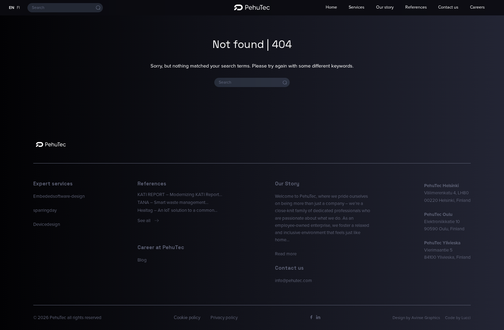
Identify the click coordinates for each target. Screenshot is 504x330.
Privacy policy (224, 317)
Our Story (287, 184)
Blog (142, 260)
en (11, 7)
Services (356, 7)
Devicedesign (46, 224)
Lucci (466, 318)
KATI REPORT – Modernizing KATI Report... (179, 194)
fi (18, 7)
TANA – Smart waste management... (172, 202)
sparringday (45, 210)
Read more (286, 253)
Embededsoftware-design (59, 196)
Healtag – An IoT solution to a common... (177, 210)
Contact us (448, 7)
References (416, 7)
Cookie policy (187, 317)
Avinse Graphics (425, 318)
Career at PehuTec (160, 247)
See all (144, 220)
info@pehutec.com (293, 280)
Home (331, 7)
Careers (477, 7)
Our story (385, 7)
